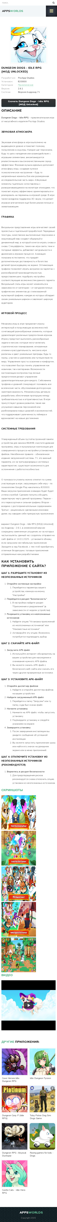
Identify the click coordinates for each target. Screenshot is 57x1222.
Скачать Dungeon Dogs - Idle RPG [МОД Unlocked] (28, 103)
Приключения (25, 85)
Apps (12, 11)
